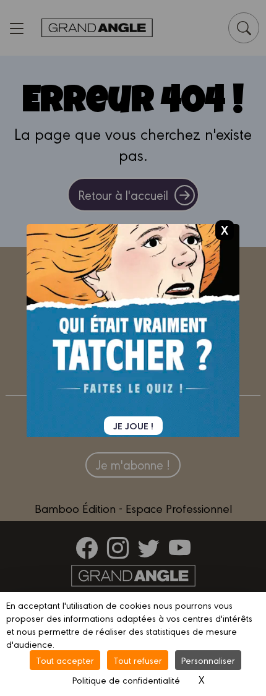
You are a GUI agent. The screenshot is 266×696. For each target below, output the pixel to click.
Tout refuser (137, 659)
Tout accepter (65, 659)
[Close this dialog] (224, 229)
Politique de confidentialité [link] (126, 679)
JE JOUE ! (133, 425)
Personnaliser (208, 659)
